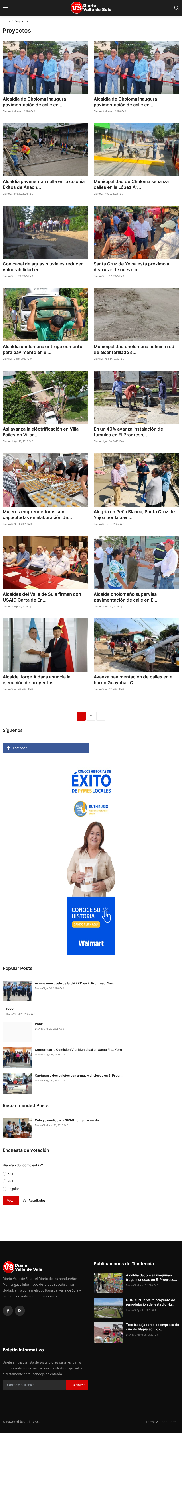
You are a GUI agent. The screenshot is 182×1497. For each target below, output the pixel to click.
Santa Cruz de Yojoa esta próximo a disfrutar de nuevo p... (131, 266)
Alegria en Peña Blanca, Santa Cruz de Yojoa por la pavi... (134, 514)
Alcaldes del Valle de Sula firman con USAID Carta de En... (42, 597)
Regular (13, 1189)
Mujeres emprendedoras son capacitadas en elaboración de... (37, 514)
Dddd (10, 1009)
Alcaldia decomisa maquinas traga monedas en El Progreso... (151, 1277)
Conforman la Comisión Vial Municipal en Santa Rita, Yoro (78, 1049)
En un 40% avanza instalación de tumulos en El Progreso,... (128, 431)
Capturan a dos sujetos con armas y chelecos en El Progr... (79, 1075)
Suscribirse (77, 1385)
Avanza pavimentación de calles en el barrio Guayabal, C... (134, 679)
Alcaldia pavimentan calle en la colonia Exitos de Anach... (44, 184)
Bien (11, 1173)
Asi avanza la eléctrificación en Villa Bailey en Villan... (41, 431)
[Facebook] (8, 1311)
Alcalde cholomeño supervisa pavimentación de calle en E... (125, 597)
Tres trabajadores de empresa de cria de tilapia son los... (152, 1326)
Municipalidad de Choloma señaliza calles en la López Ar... (131, 184)
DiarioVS (8, 111)
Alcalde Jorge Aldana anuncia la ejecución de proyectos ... (36, 679)
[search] (176, 8)
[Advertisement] (91, 1464)
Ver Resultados (34, 1200)
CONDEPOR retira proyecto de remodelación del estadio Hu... (150, 1302)
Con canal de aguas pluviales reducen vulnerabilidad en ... (43, 266)
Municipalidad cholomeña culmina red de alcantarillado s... (134, 349)
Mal (10, 1181)
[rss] (20, 1311)
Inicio (6, 21)
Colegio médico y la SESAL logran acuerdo (67, 1120)
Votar (11, 1200)
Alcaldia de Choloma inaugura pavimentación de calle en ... (34, 101)
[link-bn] (91, 857)
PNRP (39, 1024)
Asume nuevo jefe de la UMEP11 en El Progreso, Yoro (74, 983)
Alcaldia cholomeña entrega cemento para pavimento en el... (42, 349)
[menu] (5, 8)
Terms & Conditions (161, 1421)
